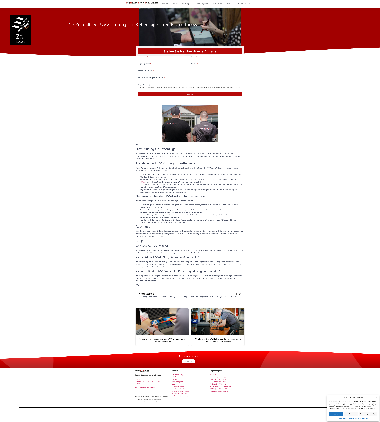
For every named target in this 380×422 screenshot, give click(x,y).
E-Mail (194, 57)
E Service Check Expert (181, 391)
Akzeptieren (336, 414)
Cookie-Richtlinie (343, 418)
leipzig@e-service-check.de (145, 387)
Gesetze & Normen (245, 4)
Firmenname (143, 57)
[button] (376, 397)
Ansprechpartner (144, 64)
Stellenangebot (177, 382)
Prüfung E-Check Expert (219, 389)
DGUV (174, 377)
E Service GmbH (178, 386)
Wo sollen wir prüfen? (146, 71)
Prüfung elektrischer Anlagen (220, 391)
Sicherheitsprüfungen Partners (221, 386)
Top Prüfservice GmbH (218, 382)
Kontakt (165, 4)
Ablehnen (350, 414)
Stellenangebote (202, 4)
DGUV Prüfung (177, 375)
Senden (190, 94)
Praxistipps (230, 4)
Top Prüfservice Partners (219, 379)
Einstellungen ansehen (368, 414)
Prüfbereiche (217, 4)
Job (173, 384)
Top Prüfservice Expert (218, 377)
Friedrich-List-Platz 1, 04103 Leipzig (148, 381)
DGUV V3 (175, 379)
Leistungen (186, 4)
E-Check (213, 375)
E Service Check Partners (181, 393)
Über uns (175, 4)
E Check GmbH (178, 389)
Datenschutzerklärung (355, 418)
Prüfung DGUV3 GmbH (218, 384)
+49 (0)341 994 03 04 (143, 384)
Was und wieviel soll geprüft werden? (151, 78)
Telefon (194, 64)
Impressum (365, 418)
